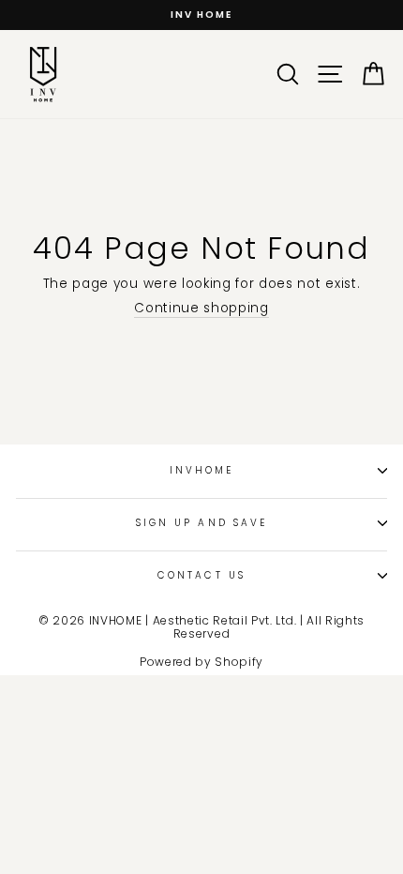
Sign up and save (201, 523)
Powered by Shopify (201, 662)
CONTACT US (201, 575)
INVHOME (201, 470)
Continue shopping (201, 309)
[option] (201, 15)
